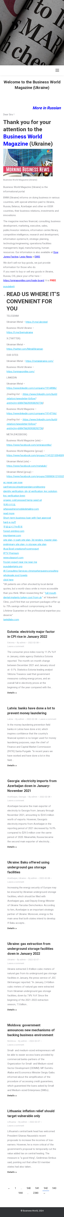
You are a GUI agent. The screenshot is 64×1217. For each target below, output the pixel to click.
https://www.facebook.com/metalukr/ (27, 465)
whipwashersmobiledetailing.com (21, 509)
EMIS (37, 256)
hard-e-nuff (9, 522)
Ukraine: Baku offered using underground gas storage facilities (28, 867)
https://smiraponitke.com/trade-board (23, 280)
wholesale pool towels (15, 575)
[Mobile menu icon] (57, 70)
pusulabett (9, 286)
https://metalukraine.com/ (39, 361)
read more (8, 513)
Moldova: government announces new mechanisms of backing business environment (31, 1030)
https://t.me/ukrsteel (37, 321)
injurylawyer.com (12, 535)
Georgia (22, 796)
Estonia (10, 642)
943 (54, 1188)
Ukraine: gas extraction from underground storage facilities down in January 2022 (30, 949)
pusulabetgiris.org (12, 566)
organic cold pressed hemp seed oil (22, 500)
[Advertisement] (32, 32)
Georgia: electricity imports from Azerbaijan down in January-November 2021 (32, 786)
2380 (35, 1192)
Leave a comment (15, 646)
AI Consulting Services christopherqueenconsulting (30, 570)
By (21, 642)
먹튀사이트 (9, 504)
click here (8, 579)
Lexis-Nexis (26, 256)
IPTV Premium (11, 553)
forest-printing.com (13, 531)
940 (29, 1188)
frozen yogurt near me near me (20, 562)
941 (37, 1188)
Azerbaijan (12, 796)
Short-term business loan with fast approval (27, 517)
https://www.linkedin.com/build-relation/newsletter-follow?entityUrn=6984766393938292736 (32, 398)
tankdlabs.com (11, 619)
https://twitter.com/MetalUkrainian (25, 348)
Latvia (10, 719)
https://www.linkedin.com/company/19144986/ (32, 388)
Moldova (11, 1041)
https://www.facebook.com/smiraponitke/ (29, 444)
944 (20, 1192)
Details (11, 692)
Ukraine (22, 878)
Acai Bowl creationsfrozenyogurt (21, 548)
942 (46, 1188)
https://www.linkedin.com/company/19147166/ (32, 413)
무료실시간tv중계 (12, 526)
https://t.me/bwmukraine (20, 332)
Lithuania (11, 1122)
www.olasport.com (13, 557)
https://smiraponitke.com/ (21, 371)
